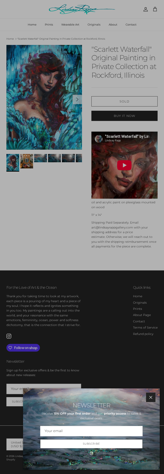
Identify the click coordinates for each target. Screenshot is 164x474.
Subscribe (91, 443)
